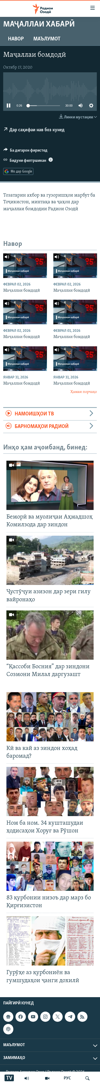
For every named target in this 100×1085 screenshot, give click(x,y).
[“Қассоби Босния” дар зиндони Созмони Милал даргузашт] (50, 635)
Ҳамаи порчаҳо (83, 392)
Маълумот (47, 39)
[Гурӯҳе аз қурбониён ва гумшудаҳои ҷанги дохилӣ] (50, 941)
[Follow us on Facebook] (20, 1017)
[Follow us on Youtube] (33, 1017)
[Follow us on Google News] (8, 1017)
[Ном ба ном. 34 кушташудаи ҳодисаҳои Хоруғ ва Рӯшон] (50, 791)
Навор (16, 39)
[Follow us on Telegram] (70, 1017)
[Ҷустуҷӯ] (87, 1078)
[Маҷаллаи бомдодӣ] (25, 265)
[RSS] (82, 1017)
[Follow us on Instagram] (45, 1017)
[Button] (25, 152)
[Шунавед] (27, 1078)
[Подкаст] (8, 1029)
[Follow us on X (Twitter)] (58, 1017)
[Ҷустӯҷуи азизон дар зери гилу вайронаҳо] (50, 560)
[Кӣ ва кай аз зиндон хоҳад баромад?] (50, 716)
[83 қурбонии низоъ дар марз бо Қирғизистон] (50, 866)
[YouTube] (47, 1078)
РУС (67, 1078)
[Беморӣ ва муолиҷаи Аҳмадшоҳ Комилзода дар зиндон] (50, 485)
